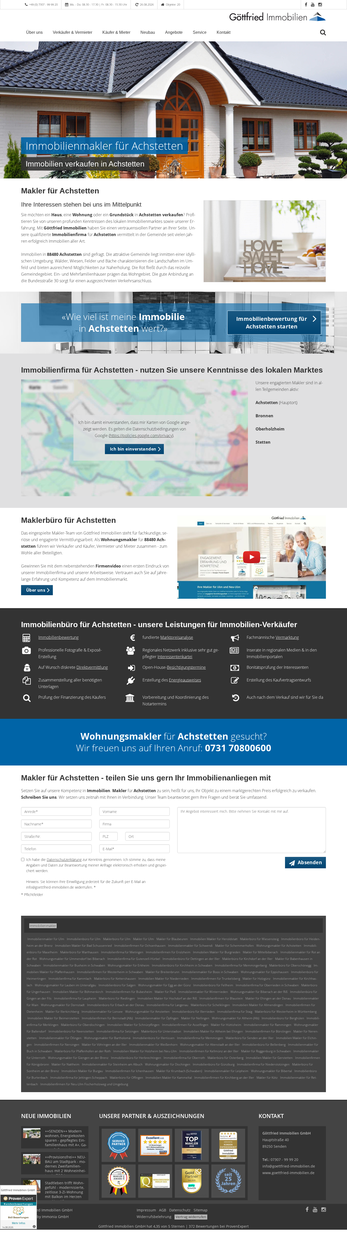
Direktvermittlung (92, 667)
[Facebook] (307, 1210)
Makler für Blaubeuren (172, 939)
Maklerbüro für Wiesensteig (259, 939)
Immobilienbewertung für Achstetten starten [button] (271, 322)
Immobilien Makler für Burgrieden (216, 952)
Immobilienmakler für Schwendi (190, 945)
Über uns (34, 32)
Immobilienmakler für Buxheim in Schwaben (74, 965)
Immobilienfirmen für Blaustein (221, 998)
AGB (162, 1210)
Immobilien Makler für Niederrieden (163, 978)
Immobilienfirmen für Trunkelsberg (215, 978)
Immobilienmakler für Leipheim (226, 1071)
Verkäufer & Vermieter (72, 32)
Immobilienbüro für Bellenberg (264, 1044)
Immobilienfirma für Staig (234, 1011)
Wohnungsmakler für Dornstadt (63, 1005)
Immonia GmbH (55, 1216)
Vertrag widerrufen (191, 1216)
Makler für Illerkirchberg (62, 1011)
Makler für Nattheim (66, 1064)
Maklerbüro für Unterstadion (161, 1031)
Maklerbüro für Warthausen (79, 952)
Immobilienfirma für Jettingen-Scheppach (78, 1077)
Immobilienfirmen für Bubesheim (129, 992)
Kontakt (223, 32)
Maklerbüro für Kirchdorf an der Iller (247, 959)
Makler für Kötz (267, 1077)
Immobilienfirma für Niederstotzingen (263, 1064)
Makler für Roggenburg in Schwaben (266, 1051)
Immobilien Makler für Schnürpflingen (133, 1025)
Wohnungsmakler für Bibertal (271, 1071)
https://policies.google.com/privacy (141, 435)
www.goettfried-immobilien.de (288, 1172)
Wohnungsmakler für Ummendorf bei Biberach (72, 959)
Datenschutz (180, 1210)
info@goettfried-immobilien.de (288, 1166)
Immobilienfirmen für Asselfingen (185, 1025)
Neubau (147, 32)
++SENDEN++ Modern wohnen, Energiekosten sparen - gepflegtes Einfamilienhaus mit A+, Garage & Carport (66, 1140)
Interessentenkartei (174, 656)
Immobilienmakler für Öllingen (60, 1038)
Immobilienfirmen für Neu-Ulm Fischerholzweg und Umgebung (84, 1084)
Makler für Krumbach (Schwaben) (179, 1071)
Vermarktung (287, 637)
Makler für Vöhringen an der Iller (104, 1044)
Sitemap (201, 1210)
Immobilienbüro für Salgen (117, 985)
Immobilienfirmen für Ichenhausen (129, 1071)
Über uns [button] (35, 590)
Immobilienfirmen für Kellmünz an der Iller (209, 1051)
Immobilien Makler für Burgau (82, 1071)
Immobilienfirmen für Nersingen (56, 1044)
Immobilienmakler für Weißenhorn (153, 1044)
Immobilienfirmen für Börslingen (268, 1031)
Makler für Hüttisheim (226, 1025)
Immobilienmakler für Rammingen (267, 1025)
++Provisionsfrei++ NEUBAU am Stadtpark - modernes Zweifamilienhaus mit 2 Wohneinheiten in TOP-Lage (65, 1166)
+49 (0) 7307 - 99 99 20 (43, 4)
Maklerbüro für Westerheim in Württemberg (286, 1011)
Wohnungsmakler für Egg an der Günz (164, 985)
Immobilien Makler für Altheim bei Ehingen (213, 1031)
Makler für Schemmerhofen (234, 945)
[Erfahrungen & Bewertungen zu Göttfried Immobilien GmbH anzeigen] (18, 1207)
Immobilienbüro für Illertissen (154, 1038)
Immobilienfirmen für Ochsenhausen (140, 945)
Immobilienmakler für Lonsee (102, 1011)
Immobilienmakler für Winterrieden (203, 992)
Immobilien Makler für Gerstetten (269, 1058)
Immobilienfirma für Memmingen (200, 1038)
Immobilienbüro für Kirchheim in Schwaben (182, 965)
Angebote (174, 32)
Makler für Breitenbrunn (162, 972)
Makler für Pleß (165, 992)
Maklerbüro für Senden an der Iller (250, 1038)
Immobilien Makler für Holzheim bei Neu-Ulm (145, 1051)
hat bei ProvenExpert (173, 1226)
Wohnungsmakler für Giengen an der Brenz (78, 1058)
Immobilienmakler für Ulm (45, 939)
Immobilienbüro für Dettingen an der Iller (191, 959)
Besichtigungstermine (186, 667)
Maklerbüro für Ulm (117, 939)
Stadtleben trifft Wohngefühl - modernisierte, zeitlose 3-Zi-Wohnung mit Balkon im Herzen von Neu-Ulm (64, 1192)
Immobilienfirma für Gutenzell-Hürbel (133, 959)
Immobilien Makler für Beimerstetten (53, 1018)
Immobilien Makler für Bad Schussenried (83, 945)
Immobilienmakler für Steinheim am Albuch (112, 1064)
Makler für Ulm (143, 939)
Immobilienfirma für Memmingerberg (241, 965)
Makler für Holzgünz (257, 978)
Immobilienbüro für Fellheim (213, 985)
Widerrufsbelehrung (154, 1216)
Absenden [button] (310, 862)
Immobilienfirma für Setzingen (118, 1031)
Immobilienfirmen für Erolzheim (168, 952)
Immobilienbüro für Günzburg (213, 1064)
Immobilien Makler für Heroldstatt (214, 939)
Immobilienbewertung (58, 637)
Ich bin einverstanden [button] (133, 449)
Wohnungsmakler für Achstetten (278, 945)
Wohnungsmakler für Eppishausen (265, 972)
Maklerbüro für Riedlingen (117, 998)
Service (200, 32)
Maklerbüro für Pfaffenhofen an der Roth (83, 1051)
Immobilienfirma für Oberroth (184, 1058)
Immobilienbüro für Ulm (84, 939)
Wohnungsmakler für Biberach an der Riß (259, 992)
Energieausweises (185, 680)
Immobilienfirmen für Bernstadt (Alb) (107, 1018)
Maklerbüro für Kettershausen (115, 978)
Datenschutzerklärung (64, 859)
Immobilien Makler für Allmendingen (257, 1005)
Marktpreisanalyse (176, 637)
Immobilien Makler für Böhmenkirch (78, 992)
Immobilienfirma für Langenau (167, 1005)
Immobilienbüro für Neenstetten (71, 1031)
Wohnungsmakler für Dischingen (167, 1064)
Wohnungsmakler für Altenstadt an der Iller (210, 1044)
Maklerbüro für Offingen (126, 1077)
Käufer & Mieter (116, 32)
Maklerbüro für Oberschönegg (290, 965)
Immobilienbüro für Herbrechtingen (136, 1058)
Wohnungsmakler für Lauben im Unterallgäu (65, 985)
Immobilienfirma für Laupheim (75, 998)
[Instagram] (323, 1210)
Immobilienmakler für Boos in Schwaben (210, 972)
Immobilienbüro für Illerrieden (193, 1011)
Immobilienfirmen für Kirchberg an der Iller (224, 1077)
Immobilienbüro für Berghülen (283, 1018)
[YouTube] (315, 1210)
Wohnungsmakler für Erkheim (128, 965)
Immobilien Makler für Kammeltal (169, 1077)
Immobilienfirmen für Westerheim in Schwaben (110, 972)
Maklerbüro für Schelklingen (210, 1005)
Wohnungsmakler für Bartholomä (107, 1038)
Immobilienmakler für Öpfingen (157, 1018)
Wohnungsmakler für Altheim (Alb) (235, 1018)
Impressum (146, 1210)
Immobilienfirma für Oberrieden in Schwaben (267, 985)
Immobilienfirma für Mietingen (122, 952)
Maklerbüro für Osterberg (225, 1058)
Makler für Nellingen (195, 1018)
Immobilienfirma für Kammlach (70, 978)
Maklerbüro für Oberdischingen (83, 1025)
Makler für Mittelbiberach (260, 952)
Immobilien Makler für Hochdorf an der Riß (167, 998)
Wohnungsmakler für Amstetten (147, 1011)
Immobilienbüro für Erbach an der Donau (115, 1005)
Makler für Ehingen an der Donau (268, 998)
